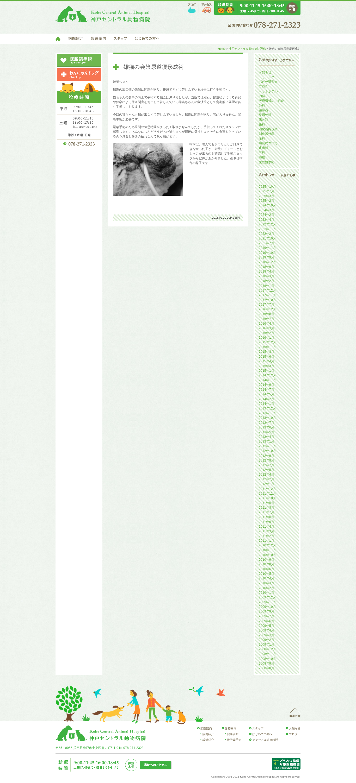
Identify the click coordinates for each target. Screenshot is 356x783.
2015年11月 (267, 347)
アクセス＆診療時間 (265, 739)
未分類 (263, 119)
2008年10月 (267, 659)
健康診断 (232, 734)
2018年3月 (266, 276)
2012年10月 (267, 451)
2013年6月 (266, 427)
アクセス (206, 8)
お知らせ (265, 72)
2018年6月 (266, 267)
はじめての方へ (147, 39)
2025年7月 (266, 191)
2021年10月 (267, 238)
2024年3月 (266, 210)
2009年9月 (266, 611)
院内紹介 (208, 734)
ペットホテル (268, 91)
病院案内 (206, 728)
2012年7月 (266, 465)
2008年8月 (266, 668)
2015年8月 (266, 351)
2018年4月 (266, 271)
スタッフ (120, 39)
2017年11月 (267, 295)
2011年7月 (266, 512)
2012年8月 (266, 460)
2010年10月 (267, 555)
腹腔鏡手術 (266, 162)
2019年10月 (267, 253)
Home (221, 48)
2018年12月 (267, 262)
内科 (262, 96)
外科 (237, 217)
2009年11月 (267, 602)
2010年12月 (267, 545)
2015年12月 (267, 342)
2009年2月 (266, 640)
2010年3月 (266, 583)
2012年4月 (266, 474)
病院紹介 (75, 39)
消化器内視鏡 (268, 129)
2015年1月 (266, 370)
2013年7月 (266, 423)
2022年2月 (266, 234)
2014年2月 (266, 399)
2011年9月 (266, 503)
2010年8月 (266, 564)
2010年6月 (266, 569)
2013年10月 (267, 418)
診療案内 (98, 39)
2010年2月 (266, 588)
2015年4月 (266, 361)
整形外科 (265, 115)
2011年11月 (267, 493)
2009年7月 (266, 616)
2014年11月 (267, 380)
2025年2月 (266, 201)
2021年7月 (266, 243)
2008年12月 (267, 649)
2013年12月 (267, 408)
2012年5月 (266, 470)
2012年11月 (267, 446)
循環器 (263, 110)
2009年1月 (266, 644)
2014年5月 (266, 394)
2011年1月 (266, 540)
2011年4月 (266, 526)
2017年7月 (266, 304)
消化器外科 (266, 134)
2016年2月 (266, 333)
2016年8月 (266, 314)
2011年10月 (267, 498)
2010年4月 (266, 578)
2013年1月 (266, 441)
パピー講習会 (268, 82)
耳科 (262, 152)
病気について (268, 143)
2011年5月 (266, 522)
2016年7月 (266, 319)
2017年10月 (267, 300)
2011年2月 (266, 536)
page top (295, 712)
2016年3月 (266, 328)
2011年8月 (266, 507)
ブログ (192, 8)
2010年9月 (266, 559)
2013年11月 (267, 413)
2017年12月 (267, 290)
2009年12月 (267, 597)
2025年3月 (266, 196)
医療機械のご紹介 (271, 101)
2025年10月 (267, 186)
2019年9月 (266, 257)
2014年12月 (267, 375)
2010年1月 (266, 593)
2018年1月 (266, 286)
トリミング (266, 77)
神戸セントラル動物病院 (103, 14)
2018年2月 (266, 281)
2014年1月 (266, 404)
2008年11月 (267, 654)
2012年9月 (266, 456)
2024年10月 (267, 205)
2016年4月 (266, 323)
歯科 (262, 124)
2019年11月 (267, 248)
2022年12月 (267, 224)
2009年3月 (266, 635)
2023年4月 (266, 220)
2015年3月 (266, 366)
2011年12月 (267, 489)
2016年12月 (267, 309)
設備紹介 (208, 739)
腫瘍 (262, 157)
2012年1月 (266, 484)
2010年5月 (266, 574)
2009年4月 (266, 630)
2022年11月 (267, 229)
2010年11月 (267, 550)
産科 (262, 138)
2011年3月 (266, 531)
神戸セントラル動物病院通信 (247, 48)
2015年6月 (266, 356)
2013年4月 (266, 437)
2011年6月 (266, 517)
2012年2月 (266, 479)
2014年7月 (266, 390)
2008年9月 (266, 663)
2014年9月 (266, 385)
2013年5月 (266, 432)
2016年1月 (266, 337)
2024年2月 (266, 215)
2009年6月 (266, 621)
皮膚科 (263, 148)
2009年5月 (266, 626)
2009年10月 (267, 607)
